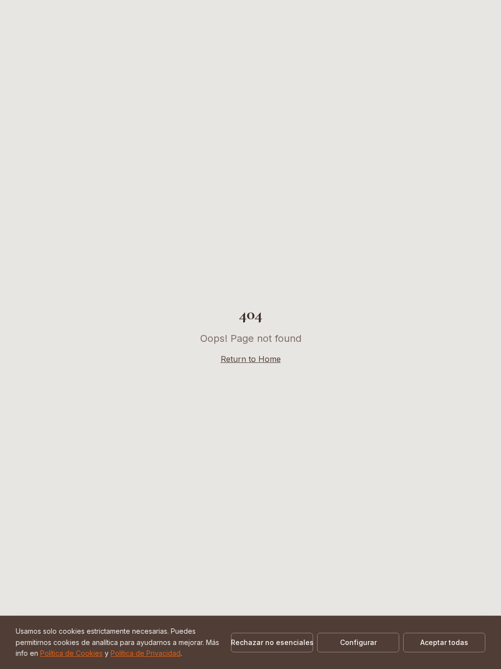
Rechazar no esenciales (272, 642)
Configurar (358, 642)
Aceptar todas (444, 642)
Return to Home (251, 359)
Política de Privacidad (146, 653)
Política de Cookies (71, 653)
